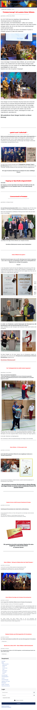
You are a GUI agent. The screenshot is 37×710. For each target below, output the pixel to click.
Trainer (3, 669)
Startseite (3, 661)
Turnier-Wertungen (5, 679)
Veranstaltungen (4, 675)
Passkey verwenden (19, 700)
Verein (3, 662)
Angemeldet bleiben (6, 697)
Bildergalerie (4, 682)
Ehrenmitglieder (4, 670)
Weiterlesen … (4, 641)
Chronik (3, 673)
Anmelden (18, 703)
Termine (3, 678)
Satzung (3, 666)
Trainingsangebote (5, 676)
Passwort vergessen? (5, 705)
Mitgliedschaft (4, 665)
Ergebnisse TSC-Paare (6, 681)
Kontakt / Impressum (5, 684)
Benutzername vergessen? (6, 707)
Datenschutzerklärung (6, 685)
